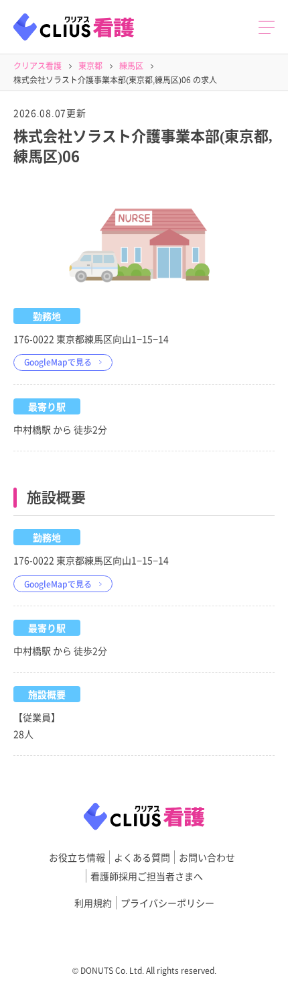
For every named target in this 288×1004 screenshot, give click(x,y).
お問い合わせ (207, 857)
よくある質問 (142, 857)
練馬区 (131, 65)
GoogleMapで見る (58, 362)
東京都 (90, 65)
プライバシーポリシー (167, 902)
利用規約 (93, 902)
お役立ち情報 (77, 857)
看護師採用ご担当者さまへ (146, 876)
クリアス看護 (37, 65)
